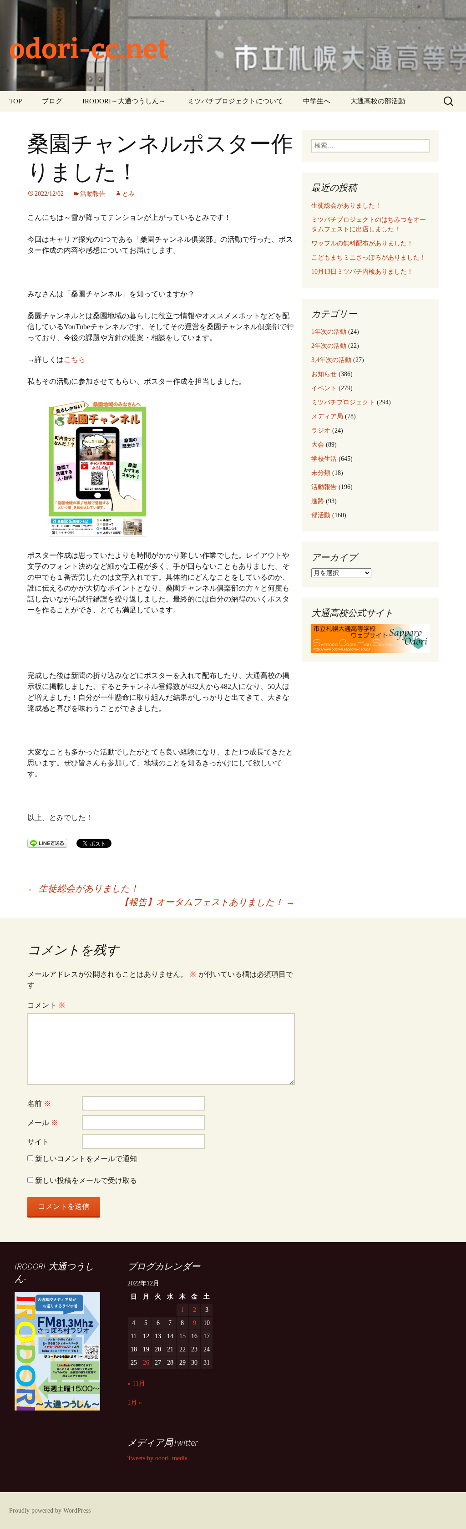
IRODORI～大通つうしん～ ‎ (124, 101)
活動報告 (93, 193)
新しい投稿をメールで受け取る (86, 1180)
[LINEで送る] (47, 842)
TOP (15, 101)
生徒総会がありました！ (83, 888)
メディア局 (327, 416)
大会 (317, 444)
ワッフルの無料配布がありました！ (362, 243)
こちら (75, 359)
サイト (38, 1142)
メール (42, 1122)
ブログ (52, 101)
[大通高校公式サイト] (370, 637)
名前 (39, 1103)
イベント (324, 388)
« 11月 (136, 1383)
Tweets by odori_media (157, 1458)
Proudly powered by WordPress (50, 1510)
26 (146, 1362)
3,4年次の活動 (331, 360)
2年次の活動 (328, 345)
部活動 (320, 515)
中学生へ (316, 101)
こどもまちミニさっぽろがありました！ (368, 257)
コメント (46, 1005)
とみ (128, 193)
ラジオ (320, 430)
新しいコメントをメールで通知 (86, 1158)
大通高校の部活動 (377, 101)
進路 (317, 501)
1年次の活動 (328, 331)
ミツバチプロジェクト (343, 402)
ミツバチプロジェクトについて (235, 101)
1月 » (134, 1402)
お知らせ (324, 374)
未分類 (320, 472)
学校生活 (324, 458)
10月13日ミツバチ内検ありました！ (362, 271)
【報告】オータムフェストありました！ (207, 902)
